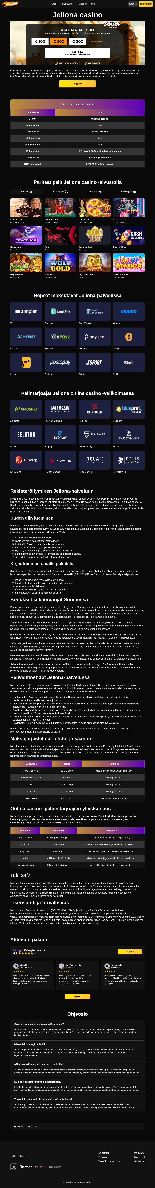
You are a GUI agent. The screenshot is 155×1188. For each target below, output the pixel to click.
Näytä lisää (77, 996)
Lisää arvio (129, 952)
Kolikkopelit (126, 192)
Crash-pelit (93, 192)
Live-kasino (58, 192)
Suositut (24, 192)
